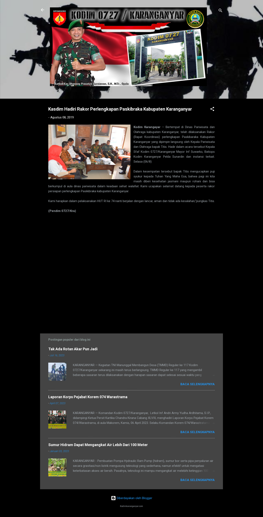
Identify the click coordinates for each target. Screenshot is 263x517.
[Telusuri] (220, 11)
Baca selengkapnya (197, 384)
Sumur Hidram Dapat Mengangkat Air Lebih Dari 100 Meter (98, 445)
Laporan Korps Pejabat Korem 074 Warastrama (87, 397)
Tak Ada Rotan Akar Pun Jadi (73, 349)
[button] (212, 109)
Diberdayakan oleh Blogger (134, 498)
